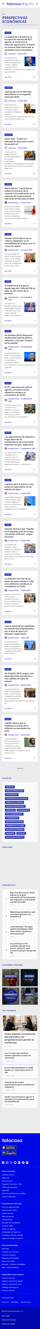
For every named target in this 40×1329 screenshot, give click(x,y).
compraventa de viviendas (17, 798)
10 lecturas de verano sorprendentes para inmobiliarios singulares (19, 1084)
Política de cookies (8, 1324)
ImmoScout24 (26, 1302)
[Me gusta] (34, 224)
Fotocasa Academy (9, 1255)
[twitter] (11, 1162)
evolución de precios (15, 837)
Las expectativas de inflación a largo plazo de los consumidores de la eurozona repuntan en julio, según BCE (20, 440)
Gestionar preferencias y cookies (13, 1193)
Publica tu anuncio (8, 1278)
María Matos (13, 203)
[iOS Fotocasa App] (9, 1147)
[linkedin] (19, 1162)
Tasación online (7, 1226)
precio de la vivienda (15, 802)
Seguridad (5, 1190)
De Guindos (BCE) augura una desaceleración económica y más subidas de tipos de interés (19, 677)
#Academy (9, 87)
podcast (21, 833)
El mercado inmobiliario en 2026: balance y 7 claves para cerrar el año (19, 1070)
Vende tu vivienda (8, 1290)
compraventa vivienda (15, 826)
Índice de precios (8, 1216)
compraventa (12, 794)
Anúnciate (5, 1249)
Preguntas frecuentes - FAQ (12, 1184)
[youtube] (15, 1162)
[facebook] (3, 1162)
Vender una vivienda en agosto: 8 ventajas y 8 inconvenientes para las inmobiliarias (19, 1099)
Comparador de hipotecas (11, 1232)
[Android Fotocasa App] (9, 1153)
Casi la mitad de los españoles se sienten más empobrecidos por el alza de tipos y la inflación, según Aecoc (19, 630)
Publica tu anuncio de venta (12, 1284)
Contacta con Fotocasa (10, 1252)
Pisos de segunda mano (10, 1207)
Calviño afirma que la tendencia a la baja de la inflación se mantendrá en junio (17, 727)
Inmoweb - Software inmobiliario (13, 1264)
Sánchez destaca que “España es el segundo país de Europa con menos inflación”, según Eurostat (19, 533)
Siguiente (20, 768)
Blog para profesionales (10, 1258)
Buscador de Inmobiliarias (11, 1223)
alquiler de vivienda (15, 822)
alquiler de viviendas (15, 829)
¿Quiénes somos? (8, 1175)
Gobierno (10, 833)
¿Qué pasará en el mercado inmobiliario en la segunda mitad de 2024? (18, 94)
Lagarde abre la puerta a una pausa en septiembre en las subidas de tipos (19, 487)
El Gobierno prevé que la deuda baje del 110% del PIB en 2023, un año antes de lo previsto (20, 289)
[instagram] (7, 1162)
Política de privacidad (9, 1187)
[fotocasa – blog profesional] (20, 3)
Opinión (8, 184)
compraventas (12, 818)
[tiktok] (23, 1162)
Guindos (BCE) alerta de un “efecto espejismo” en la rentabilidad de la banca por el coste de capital (20, 242)
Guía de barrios (7, 1219)
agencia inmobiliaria (15, 791)
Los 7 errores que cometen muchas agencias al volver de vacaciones (18, 1055)
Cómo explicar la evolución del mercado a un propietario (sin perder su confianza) (20, 1038)
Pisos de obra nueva (9, 1210)
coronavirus (24, 810)
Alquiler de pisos (7, 1213)
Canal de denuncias (9, 1196)
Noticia (8, 33)
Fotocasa (12, 54)
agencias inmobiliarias (15, 806)
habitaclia (14, 1302)
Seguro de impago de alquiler (12, 1238)
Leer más (8, 77)
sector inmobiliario (14, 814)
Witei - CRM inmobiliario (10, 1267)
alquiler (10, 787)
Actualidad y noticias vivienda (12, 1235)
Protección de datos (9, 1320)
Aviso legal (5, 1316)
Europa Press (13, 250)
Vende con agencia (8, 1229)
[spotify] (27, 1162)
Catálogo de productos (10, 1287)
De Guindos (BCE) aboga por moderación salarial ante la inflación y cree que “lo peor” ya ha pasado (19, 339)
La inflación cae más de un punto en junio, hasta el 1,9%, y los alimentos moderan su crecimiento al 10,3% (19, 582)
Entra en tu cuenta (8, 1261)
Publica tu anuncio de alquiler (12, 1281)
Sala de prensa (7, 1181)
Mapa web (5, 1178)
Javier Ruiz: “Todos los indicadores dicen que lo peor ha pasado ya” (19, 141)
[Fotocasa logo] (19, 1141)
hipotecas (11, 810)
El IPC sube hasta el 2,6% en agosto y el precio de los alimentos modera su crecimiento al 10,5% (18, 391)
